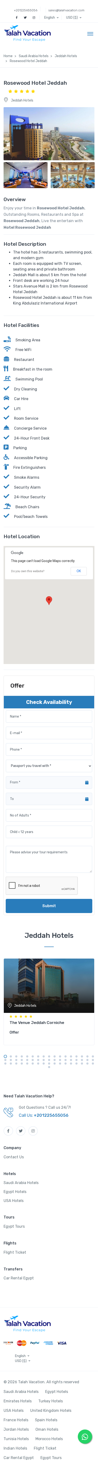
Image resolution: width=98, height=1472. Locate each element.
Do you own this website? (27, 571)
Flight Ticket (15, 1252)
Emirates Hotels (18, 1401)
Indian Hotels (15, 1448)
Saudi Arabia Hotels (21, 1182)
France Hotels (16, 1420)
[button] (51, 17)
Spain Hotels (46, 1420)
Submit (49, 906)
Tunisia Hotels (16, 1439)
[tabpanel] (49, 1001)
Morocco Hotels (49, 1439)
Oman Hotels (46, 1429)
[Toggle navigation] (90, 33)
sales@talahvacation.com (66, 10)
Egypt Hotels (15, 1191)
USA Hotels (14, 1200)
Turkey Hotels (50, 1401)
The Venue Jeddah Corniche (37, 1022)
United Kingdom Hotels (50, 1410)
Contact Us (14, 1157)
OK (79, 571)
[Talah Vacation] (29, 33)
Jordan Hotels (16, 1429)
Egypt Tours (14, 1226)
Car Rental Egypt (19, 1278)
